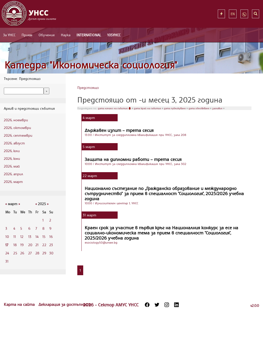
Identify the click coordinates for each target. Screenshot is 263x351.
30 (51, 253)
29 (44, 253)
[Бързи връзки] (221, 14)
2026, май (12, 166)
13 (29, 236)
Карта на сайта (20, 304)
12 (21, 236)
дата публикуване (175, 108)
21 (37, 245)
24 (7, 253)
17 (6, 245)
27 (30, 253)
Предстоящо (88, 87)
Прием (27, 35)
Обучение (47, 35)
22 (44, 245)
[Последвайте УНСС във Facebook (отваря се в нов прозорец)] (147, 304)
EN (233, 14)
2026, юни (12, 158)
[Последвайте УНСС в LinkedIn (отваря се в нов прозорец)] (176, 304)
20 (30, 245)
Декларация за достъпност (65, 304)
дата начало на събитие (113, 108)
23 (51, 245)
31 (6, 261)
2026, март (13, 181)
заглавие (217, 108)
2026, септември (18, 135)
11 (14, 236)
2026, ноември (16, 120)
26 (22, 253)
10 (7, 236)
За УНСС (9, 35)
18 (15, 245)
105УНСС (113, 35)
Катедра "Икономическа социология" (91, 64)
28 (37, 253)
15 (43, 236)
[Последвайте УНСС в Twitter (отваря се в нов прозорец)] (157, 304)
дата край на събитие (148, 108)
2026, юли (12, 151)
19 (22, 245)
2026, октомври (17, 127)
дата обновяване (199, 108)
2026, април (13, 174)
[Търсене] (255, 14)
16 (51, 236)
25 (15, 253)
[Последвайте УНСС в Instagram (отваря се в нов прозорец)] (166, 304)
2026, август (14, 143)
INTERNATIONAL (89, 35)
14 (37, 236)
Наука (65, 35)
